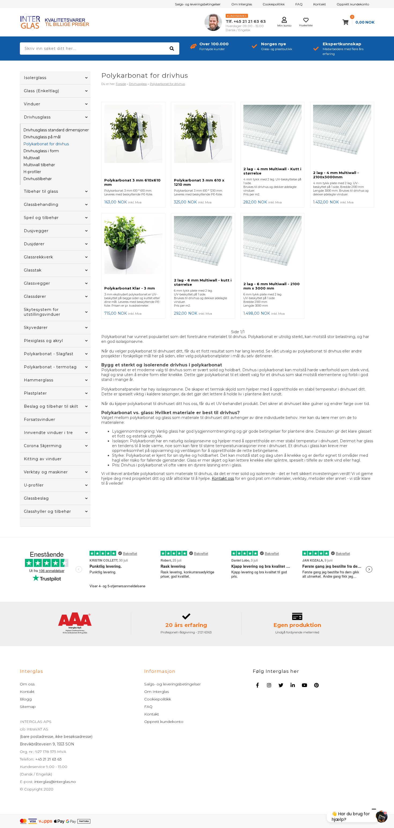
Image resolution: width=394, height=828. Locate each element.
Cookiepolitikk (274, 4)
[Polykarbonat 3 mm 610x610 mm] (133, 140)
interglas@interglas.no (54, 781)
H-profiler (32, 171)
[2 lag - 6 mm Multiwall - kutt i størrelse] (203, 245)
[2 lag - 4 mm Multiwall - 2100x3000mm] (342, 136)
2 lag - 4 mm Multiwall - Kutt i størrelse (272, 171)
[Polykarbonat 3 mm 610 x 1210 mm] (203, 140)
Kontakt (319, 4)
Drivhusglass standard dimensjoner (56, 130)
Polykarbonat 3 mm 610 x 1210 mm (199, 182)
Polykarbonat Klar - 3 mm (129, 288)
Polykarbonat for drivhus (46, 144)
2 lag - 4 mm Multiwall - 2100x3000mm (336, 174)
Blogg (26, 699)
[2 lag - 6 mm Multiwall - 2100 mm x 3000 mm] (272, 247)
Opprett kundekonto (353, 4)
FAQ (299, 4)
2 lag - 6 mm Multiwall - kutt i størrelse (203, 282)
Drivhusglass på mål (42, 137)
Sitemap (28, 706)
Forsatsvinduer (39, 419)
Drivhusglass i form (41, 150)
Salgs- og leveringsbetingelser (198, 4)
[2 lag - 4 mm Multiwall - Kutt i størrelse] (272, 134)
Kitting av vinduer (43, 458)
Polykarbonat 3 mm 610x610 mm (132, 182)
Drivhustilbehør (37, 178)
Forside (121, 84)
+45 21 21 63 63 (48, 759)
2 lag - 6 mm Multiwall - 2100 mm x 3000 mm (271, 286)
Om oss (27, 684)
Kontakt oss (223, 478)
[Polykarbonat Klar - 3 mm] (133, 249)
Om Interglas (241, 4)
